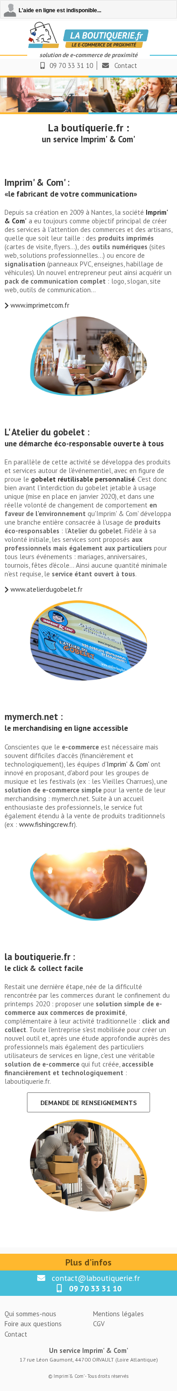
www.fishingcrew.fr (46, 824)
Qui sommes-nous (30, 1313)
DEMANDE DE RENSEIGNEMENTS (88, 1102)
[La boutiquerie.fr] (88, 46)
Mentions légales (118, 1313)
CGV (99, 1323)
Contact (125, 65)
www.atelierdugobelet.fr (46, 589)
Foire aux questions (33, 1323)
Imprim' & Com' (128, 764)
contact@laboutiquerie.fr (96, 1278)
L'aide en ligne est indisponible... (60, 10)
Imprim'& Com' (69, 1376)
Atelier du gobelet (95, 530)
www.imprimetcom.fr (39, 305)
